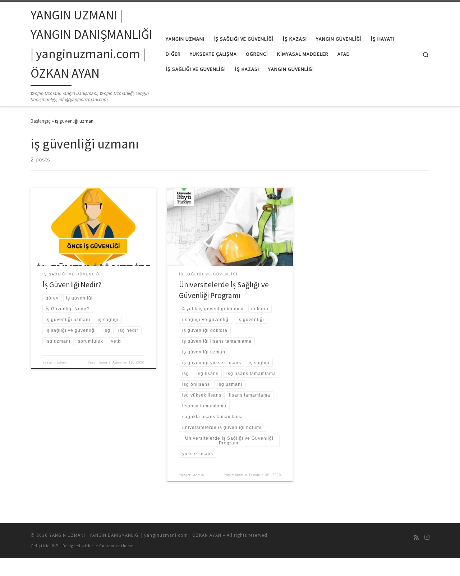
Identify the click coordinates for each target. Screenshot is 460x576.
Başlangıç (41, 121)
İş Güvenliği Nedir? (71, 284)
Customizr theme (116, 545)
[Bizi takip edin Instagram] (426, 537)
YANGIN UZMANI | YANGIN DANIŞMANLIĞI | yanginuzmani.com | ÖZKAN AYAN (135, 535)
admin (62, 362)
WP (55, 545)
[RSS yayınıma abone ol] (416, 537)
